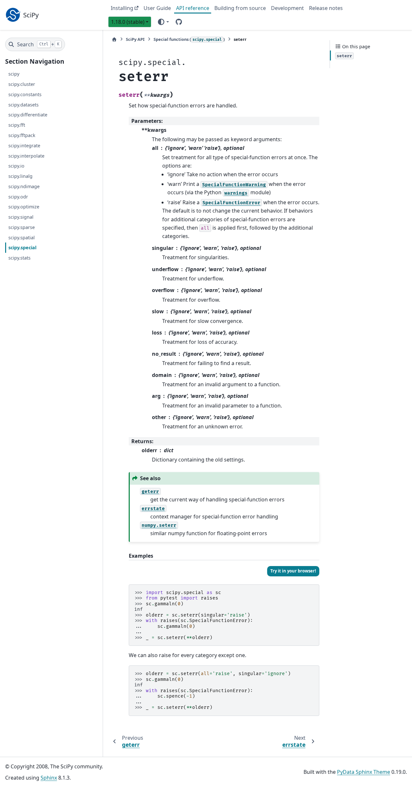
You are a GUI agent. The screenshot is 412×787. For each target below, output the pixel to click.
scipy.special (22, 247)
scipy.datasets (23, 105)
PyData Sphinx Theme (363, 771)
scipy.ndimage (24, 186)
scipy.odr (18, 197)
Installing (122, 8)
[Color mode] (163, 21)
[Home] (114, 39)
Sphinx (49, 777)
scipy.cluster (21, 84)
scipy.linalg (20, 176)
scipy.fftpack (21, 135)
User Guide (157, 8)
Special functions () (189, 39)
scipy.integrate (24, 145)
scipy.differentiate (27, 115)
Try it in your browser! (293, 571)
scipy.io (16, 166)
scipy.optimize (23, 207)
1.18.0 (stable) (128, 21)
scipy (13, 74)
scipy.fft (16, 125)
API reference (192, 8)
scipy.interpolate (26, 156)
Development (287, 8)
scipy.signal (20, 217)
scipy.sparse (21, 227)
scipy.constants (25, 94)
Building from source (240, 8)
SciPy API (135, 39)
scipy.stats (19, 258)
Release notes (326, 8)
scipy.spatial (21, 237)
